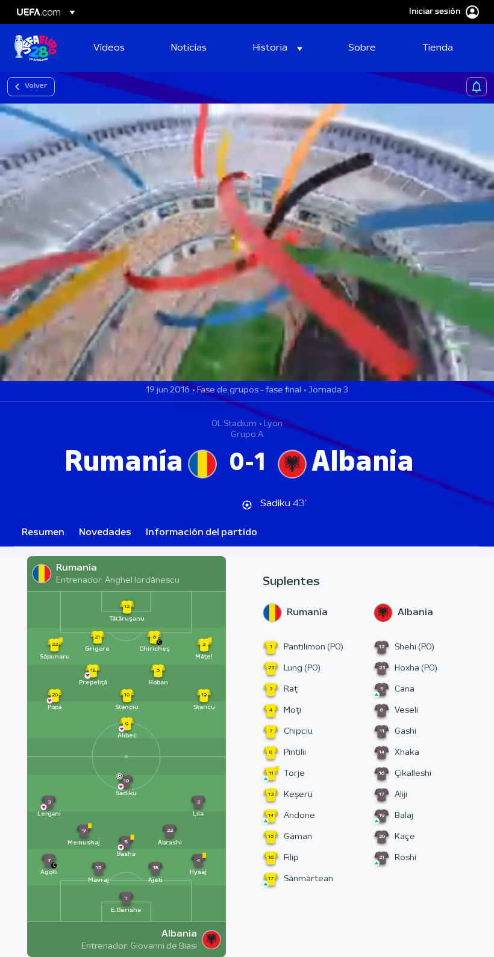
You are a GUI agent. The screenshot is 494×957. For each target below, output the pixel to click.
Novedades (105, 532)
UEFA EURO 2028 (35, 48)
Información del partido (201, 532)
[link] (109, 48)
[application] (247, 242)
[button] (277, 48)
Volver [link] (36, 86)
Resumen (43, 532)
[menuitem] (117, 48)
